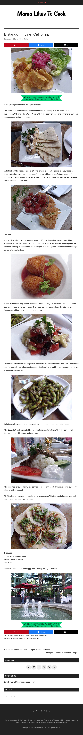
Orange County (24, 635)
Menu (43, 3)
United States (43, 635)
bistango (15, 638)
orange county (34, 638)
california (22, 638)
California (15, 635)
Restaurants (34, 635)
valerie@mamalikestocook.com (22, 682)
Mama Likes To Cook (41, 13)
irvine (27, 638)
